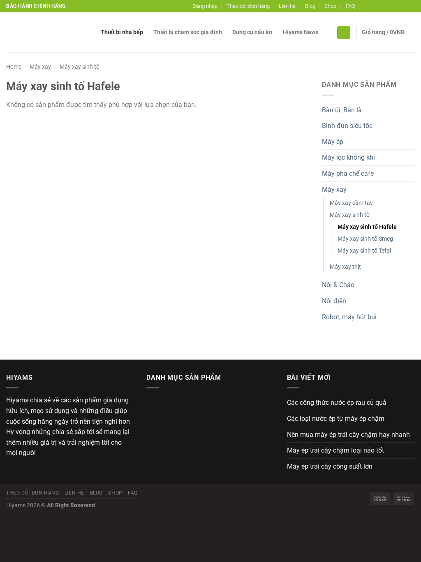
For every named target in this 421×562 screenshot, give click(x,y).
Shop (330, 6)
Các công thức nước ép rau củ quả (336, 402)
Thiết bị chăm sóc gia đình (187, 32)
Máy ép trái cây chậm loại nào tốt (335, 450)
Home (13, 66)
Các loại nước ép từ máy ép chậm (335, 419)
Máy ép (332, 142)
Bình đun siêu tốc (347, 126)
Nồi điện (334, 301)
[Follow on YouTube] (410, 6)
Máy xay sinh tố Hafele (367, 226)
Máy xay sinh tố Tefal (364, 250)
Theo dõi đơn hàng (248, 6)
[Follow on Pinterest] (395, 6)
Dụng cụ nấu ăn (252, 32)
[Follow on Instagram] (371, 6)
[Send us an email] (387, 6)
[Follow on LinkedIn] (402, 6)
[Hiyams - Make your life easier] (47, 32)
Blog (310, 6)
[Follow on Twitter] (379, 6)
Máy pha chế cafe (348, 173)
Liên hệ (287, 6)
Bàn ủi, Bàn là (342, 110)
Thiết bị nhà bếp (122, 32)
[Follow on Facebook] (363, 6)
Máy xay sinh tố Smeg (365, 238)
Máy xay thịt (345, 266)
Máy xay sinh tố (79, 66)
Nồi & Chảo (338, 285)
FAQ (350, 6)
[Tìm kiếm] (343, 32)
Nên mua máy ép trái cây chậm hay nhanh (348, 435)
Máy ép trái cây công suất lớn (329, 466)
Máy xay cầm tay (351, 203)
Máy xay (40, 66)
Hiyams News (300, 32)
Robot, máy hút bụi (349, 317)
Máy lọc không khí (348, 157)
